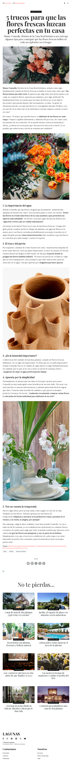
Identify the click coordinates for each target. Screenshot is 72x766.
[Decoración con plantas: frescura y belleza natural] (19, 631)
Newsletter (6, 753)
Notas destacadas (43, 756)
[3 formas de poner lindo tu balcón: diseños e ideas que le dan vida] (19, 694)
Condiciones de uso (8, 744)
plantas (11, 551)
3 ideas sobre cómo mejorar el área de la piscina (53, 644)
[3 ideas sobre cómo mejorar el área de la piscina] (53, 631)
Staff (38, 758)
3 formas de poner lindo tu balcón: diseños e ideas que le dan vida (18, 708)
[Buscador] (68, 3)
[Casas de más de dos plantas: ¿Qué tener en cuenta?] (19, 601)
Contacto (5, 756)
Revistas (40, 753)
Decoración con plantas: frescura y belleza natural (18, 644)
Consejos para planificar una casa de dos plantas (53, 707)
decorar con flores (21, 551)
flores (5, 551)
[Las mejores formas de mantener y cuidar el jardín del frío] (53, 661)
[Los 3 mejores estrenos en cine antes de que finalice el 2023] (19, 661)
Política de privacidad (19, 744)
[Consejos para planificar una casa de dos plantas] (53, 694)
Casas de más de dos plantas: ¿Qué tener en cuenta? (19, 613)
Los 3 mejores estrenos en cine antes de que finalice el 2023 (19, 674)
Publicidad (6, 758)
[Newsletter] (65, 3)
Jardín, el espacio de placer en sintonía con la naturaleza (53, 613)
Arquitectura (36, 11)
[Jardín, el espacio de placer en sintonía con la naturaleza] (53, 601)
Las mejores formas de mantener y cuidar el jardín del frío (53, 675)
